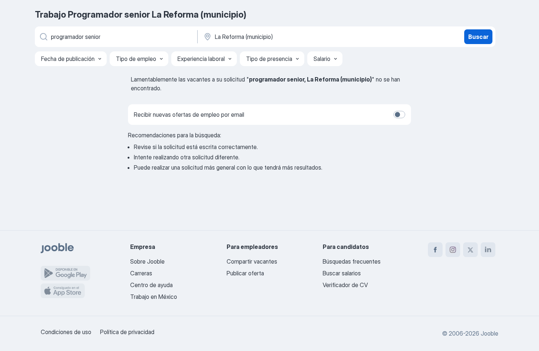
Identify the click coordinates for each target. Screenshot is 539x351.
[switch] (399, 114)
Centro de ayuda (151, 285)
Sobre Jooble (147, 261)
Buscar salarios (342, 273)
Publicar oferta (245, 273)
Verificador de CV (345, 285)
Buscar (478, 36)
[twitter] (470, 249)
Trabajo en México (153, 296)
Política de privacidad (127, 332)
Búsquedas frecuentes (352, 261)
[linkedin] (488, 249)
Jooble (489, 333)
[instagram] (452, 249)
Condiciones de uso (66, 332)
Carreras (141, 273)
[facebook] (435, 249)
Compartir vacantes (252, 261)
